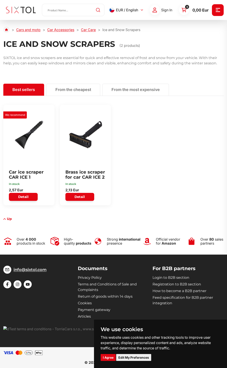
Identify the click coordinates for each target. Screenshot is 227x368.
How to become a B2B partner (179, 291)
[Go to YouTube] (28, 284)
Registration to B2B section (177, 284)
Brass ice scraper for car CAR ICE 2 (85, 174)
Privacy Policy (90, 277)
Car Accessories (60, 30)
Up (9, 219)
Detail (23, 197)
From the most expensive (136, 89)
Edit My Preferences (133, 357)
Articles (84, 316)
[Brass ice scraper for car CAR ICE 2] (85, 135)
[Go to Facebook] (7, 284)
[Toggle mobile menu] (218, 10)
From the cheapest (73, 89)
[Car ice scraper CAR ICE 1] (29, 135)
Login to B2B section (171, 277)
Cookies (85, 303)
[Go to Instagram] (18, 284)
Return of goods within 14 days (105, 296)
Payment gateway (94, 310)
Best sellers (23, 89)
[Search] (98, 10)
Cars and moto (28, 30)
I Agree (108, 357)
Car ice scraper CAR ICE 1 (26, 174)
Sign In (166, 10)
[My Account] (155, 10)
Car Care (88, 30)
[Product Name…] (73, 10)
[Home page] (6, 30)
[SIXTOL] (21, 10)
